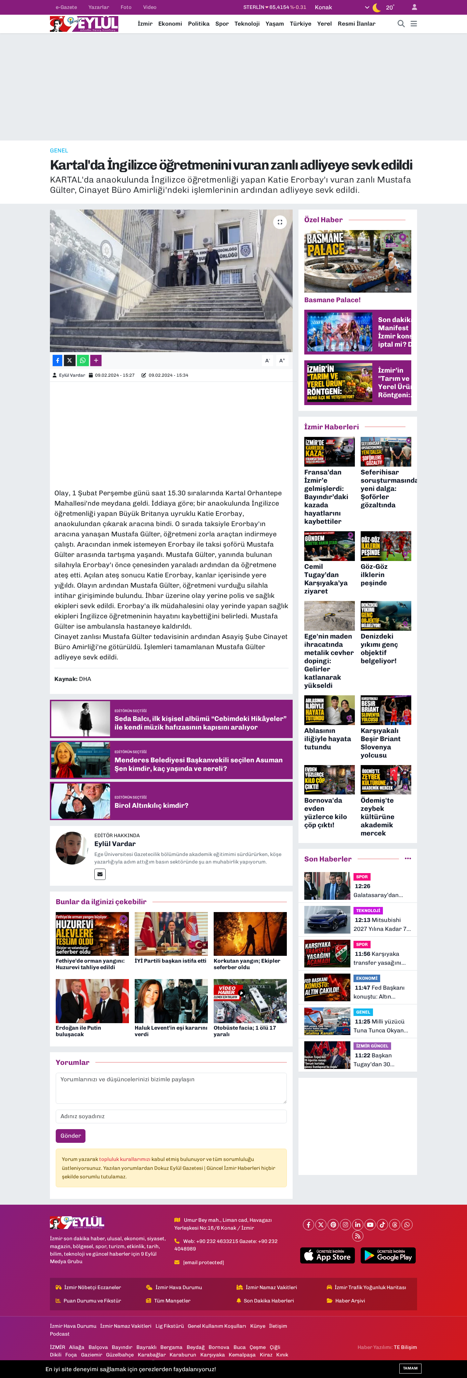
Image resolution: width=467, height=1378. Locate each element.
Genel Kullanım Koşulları (217, 1326)
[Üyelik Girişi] (411, 7)
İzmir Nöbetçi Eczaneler (92, 1287)
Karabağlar (152, 1355)
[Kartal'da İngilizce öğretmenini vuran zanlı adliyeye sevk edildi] (171, 281)
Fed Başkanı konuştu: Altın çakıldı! (379, 992)
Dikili (56, 1355)
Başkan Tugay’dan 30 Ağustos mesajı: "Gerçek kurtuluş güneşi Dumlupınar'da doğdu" (377, 1060)
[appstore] (327, 1255)
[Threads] (394, 1224)
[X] (320, 1224)
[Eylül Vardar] (72, 847)
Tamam (410, 1368)
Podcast (60, 1334)
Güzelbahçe (120, 1355)
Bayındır (122, 1347)
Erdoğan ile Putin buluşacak (78, 1031)
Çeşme (258, 1347)
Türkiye (300, 23)
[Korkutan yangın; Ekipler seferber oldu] (250, 933)
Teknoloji (247, 23)
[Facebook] (308, 1224)
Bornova (219, 1347)
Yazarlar (99, 7)
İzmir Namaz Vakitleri (271, 1287)
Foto (126, 7)
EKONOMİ (366, 978)
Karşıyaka (212, 1355)
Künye (257, 1326)
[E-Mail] (100, 874)
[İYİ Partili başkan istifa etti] (171, 933)
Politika (199, 23)
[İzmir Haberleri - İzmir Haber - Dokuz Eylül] (84, 23)
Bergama (171, 1347)
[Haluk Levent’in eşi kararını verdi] (171, 1000)
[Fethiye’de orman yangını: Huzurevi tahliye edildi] (92, 933)
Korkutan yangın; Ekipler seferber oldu (247, 964)
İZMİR (57, 1347)
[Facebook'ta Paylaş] (57, 360)
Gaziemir (91, 1355)
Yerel (324, 23)
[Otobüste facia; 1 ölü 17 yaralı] (250, 1000)
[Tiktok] (382, 1224)
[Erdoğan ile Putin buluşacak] (92, 1000)
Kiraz (266, 1355)
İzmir (145, 23)
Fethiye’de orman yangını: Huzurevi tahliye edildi (90, 964)
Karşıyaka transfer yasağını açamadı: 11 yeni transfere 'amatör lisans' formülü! (378, 958)
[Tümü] (408, 858)
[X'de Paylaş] (70, 360)
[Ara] (401, 23)
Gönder (71, 1135)
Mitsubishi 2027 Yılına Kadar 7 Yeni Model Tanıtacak (379, 925)
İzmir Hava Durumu (179, 1287)
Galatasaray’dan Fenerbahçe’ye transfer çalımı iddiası (376, 891)
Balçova (98, 1347)
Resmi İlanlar (356, 23)
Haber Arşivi (350, 1301)
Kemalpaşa (242, 1355)
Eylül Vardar (72, 375)
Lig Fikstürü (170, 1326)
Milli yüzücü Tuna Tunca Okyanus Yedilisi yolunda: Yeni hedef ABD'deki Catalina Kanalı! (382, 1026)
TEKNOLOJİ (368, 910)
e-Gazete (66, 7)
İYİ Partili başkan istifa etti (170, 961)
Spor (222, 23)
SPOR (362, 876)
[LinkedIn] (357, 1224)
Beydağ (196, 1347)
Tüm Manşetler (172, 1301)
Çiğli (275, 1347)
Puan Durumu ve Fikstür (92, 1301)
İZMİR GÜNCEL (372, 1045)
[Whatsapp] (407, 1224)
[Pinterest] (333, 1224)
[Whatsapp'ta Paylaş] (83, 360)
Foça (71, 1355)
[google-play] (388, 1255)
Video (150, 7)
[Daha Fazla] (96, 360)
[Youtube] (370, 1224)
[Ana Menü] (414, 23)
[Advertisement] (233, 87)
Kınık (282, 1355)
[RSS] (357, 1236)
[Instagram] (345, 1224)
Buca (240, 1347)
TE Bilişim (405, 1347)
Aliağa (76, 1347)
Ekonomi (170, 23)
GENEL (59, 150)
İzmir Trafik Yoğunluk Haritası (370, 1287)
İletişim (278, 1326)
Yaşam (275, 23)
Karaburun (183, 1355)
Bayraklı (146, 1347)
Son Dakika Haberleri (269, 1301)
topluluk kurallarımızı (125, 1159)
